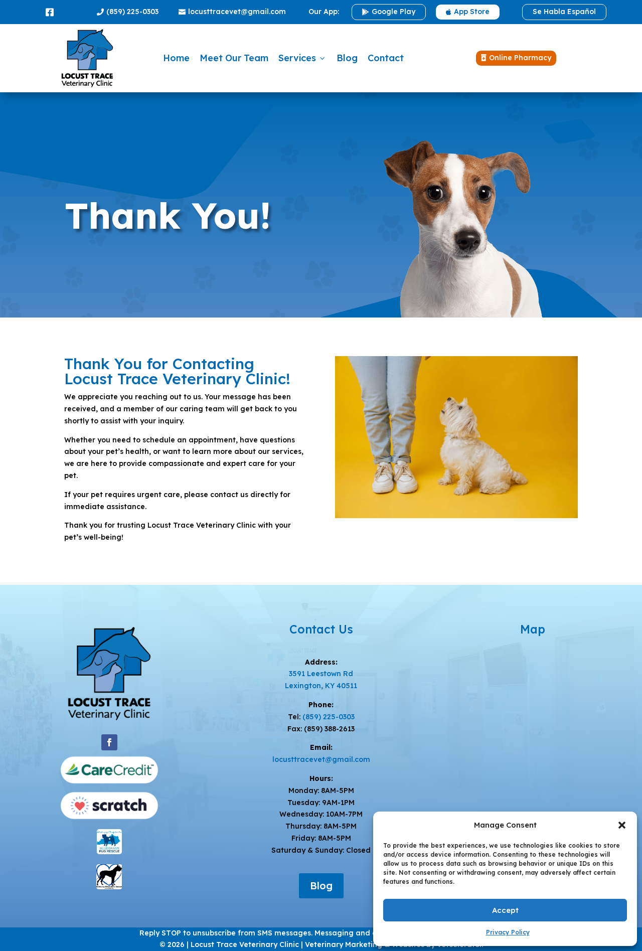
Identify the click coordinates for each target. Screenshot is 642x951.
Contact (386, 58)
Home (176, 58)
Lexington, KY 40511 (321, 685)
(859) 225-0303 (127, 11)
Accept (505, 910)
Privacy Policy (508, 932)
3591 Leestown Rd (321, 673)
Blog (347, 58)
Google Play (388, 11)
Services (302, 58)
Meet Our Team (234, 58)
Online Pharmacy (516, 57)
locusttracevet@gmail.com (232, 11)
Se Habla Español (564, 11)
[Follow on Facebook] (109, 742)
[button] (622, 825)
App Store (468, 11)
